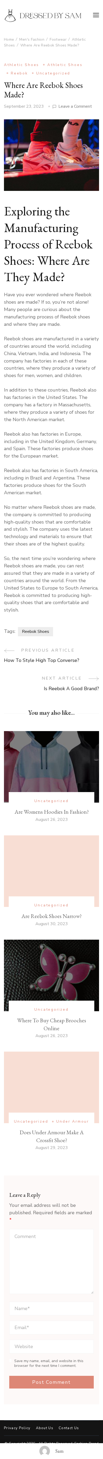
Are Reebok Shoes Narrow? (51, 916)
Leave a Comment (75, 106)
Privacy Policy (17, 1428)
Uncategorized (53, 73)
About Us (45, 1428)
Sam (59, 1451)
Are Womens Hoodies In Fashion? (52, 811)
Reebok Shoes (35, 631)
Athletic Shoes (21, 64)
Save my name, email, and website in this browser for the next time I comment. (48, 1363)
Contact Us (69, 1428)
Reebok (19, 73)
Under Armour (72, 1121)
